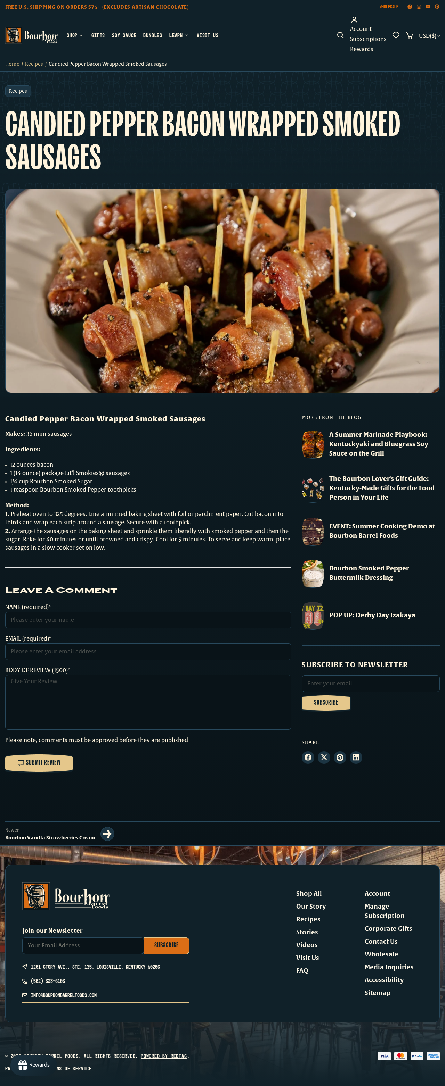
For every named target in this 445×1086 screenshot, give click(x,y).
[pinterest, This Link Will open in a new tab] (437, 7)
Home (12, 64)
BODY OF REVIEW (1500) (36, 670)
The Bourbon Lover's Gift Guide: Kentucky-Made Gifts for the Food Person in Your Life (382, 488)
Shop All (309, 893)
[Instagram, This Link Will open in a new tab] (419, 7)
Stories (307, 932)
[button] (341, 35)
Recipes (34, 64)
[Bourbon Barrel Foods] (31, 35)
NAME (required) (27, 607)
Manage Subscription (385, 911)
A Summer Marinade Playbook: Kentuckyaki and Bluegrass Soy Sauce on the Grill (378, 444)
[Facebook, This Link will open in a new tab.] (308, 757)
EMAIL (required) (27, 638)
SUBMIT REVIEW (43, 763)
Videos (307, 945)
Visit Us (307, 958)
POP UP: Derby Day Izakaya (372, 615)
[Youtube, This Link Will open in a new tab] (428, 7)
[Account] (368, 20)
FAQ (302, 971)
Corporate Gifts (388, 929)
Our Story (311, 906)
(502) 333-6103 (48, 981)
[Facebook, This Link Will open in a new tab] (410, 7)
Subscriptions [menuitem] (368, 39)
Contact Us (381, 941)
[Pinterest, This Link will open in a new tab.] (340, 757)
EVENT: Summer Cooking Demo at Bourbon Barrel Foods (382, 531)
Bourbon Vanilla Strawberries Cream (50, 838)
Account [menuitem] (361, 29)
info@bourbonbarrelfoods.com (64, 995)
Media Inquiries (389, 967)
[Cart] (409, 35)
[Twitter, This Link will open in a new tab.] (324, 757)
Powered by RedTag (164, 1056)
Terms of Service (70, 1068)
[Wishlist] (396, 35)
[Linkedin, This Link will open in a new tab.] (356, 757)
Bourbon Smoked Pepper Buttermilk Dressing (369, 573)
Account (377, 893)
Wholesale (389, 6)
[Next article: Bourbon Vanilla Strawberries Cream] (107, 834)
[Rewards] (33, 1065)
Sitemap (378, 993)
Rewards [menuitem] (361, 49)
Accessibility (384, 980)
